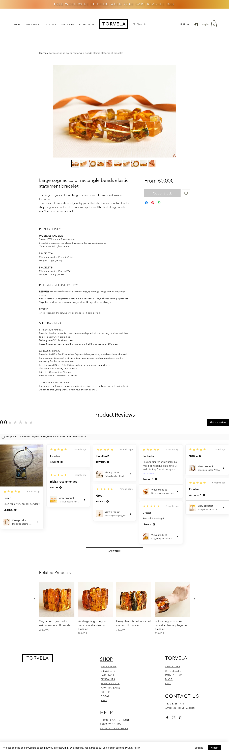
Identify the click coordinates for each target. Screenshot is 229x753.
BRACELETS (108, 670)
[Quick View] (56, 599)
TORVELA (37, 658)
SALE (104, 700)
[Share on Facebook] (146, 203)
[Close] (225, 747)
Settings (199, 747)
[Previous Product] (34, 599)
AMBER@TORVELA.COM (180, 708)
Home (43, 52)
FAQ (168, 683)
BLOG (169, 679)
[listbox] (184, 24)
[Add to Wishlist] (186, 193)
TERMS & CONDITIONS (115, 719)
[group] (114, 609)
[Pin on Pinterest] (153, 203)
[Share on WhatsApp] (159, 203)
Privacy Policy (132, 747)
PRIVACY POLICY (111, 724)
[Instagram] (173, 717)
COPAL (105, 696)
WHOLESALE (173, 670)
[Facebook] (167, 717)
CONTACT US (174, 675)
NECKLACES (109, 666)
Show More (148, 474)
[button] (184, 24)
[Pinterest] (180, 717)
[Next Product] (195, 599)
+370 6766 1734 (174, 703)
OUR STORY (172, 666)
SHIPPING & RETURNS (114, 728)
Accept (214, 747)
